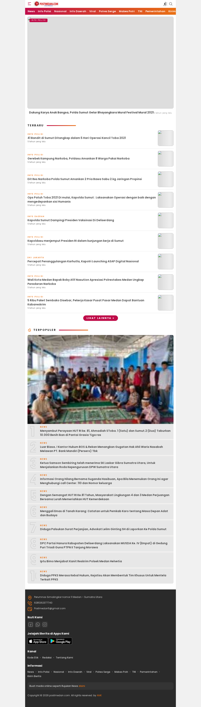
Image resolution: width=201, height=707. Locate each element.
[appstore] (37, 643)
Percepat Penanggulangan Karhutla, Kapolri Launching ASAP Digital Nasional (83, 261)
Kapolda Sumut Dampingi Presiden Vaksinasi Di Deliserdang (70, 220)
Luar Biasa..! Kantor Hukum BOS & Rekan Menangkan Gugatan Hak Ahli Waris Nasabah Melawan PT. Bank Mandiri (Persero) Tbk (101, 449)
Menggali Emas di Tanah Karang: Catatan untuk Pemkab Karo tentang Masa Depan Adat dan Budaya (104, 513)
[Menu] (29, 4)
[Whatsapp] (38, 624)
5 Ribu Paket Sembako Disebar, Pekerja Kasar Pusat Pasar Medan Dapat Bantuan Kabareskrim (85, 302)
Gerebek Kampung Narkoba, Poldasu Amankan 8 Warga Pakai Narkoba (78, 158)
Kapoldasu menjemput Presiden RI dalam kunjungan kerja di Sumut (75, 241)
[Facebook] (30, 624)
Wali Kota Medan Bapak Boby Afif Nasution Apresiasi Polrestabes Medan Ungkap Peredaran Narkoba (85, 282)
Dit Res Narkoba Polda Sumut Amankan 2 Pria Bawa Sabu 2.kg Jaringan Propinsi (84, 179)
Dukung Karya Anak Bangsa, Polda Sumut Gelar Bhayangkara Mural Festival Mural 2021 (91, 112)
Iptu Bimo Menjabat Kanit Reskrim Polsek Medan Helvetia (81, 561)
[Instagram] (45, 624)
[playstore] (60, 643)
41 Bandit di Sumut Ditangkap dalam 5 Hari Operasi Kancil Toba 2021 (76, 138)
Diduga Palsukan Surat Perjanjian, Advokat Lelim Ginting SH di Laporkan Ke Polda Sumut (103, 529)
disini (82, 686)
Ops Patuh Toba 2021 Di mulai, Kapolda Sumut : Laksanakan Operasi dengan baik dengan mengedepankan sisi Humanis (91, 200)
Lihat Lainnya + (101, 318)
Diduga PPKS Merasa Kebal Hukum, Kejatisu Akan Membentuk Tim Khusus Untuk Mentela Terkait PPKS (103, 577)
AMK (99, 695)
